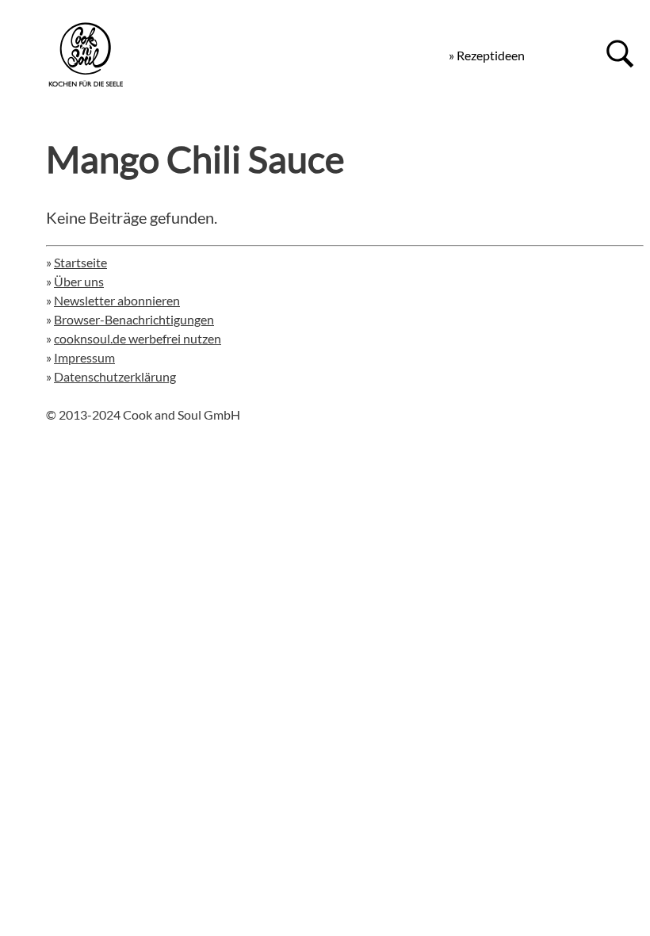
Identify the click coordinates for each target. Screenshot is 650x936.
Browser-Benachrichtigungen (134, 319)
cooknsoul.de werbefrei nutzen (137, 338)
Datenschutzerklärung (115, 376)
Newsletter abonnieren (117, 300)
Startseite (80, 262)
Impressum (84, 357)
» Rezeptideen (487, 55)
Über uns (79, 281)
